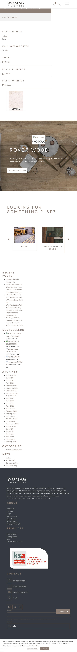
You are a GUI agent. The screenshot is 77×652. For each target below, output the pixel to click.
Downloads (11, 519)
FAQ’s (9, 514)
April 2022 (10, 406)
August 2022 (11, 396)
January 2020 (11, 442)
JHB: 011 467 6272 (19, 587)
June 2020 (10, 431)
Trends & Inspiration (14, 450)
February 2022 (11, 411)
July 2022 (9, 398)
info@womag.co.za (20, 592)
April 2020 (10, 437)
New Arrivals (11, 534)
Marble (7, 62)
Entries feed (10, 460)
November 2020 (12, 419)
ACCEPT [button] (45, 648)
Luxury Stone (12, 537)
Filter (5, 36)
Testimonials (12, 516)
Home (4, 17)
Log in (8, 458)
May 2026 (9, 380)
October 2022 (11, 391)
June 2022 (10, 401)
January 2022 (11, 414)
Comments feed (12, 463)
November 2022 (12, 388)
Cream (7, 74)
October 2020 (11, 421)
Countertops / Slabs (14, 542)
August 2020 (11, 426)
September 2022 (12, 393)
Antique (8, 85)
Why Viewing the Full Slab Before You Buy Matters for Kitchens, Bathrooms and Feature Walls (14, 310)
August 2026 (11, 375)
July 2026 (9, 378)
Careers (10, 511)
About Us (10, 509)
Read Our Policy (33, 646)
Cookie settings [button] (32, 649)
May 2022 (9, 403)
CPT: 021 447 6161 (19, 581)
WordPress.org (11, 466)
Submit (62, 612)
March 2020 (10, 439)
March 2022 (10, 409)
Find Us (15, 598)
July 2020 (9, 429)
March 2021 (10, 416)
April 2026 (10, 383)
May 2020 (9, 434)
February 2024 (11, 386)
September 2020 (12, 424)
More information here (17, 170)
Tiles (6, 50)
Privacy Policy (12, 521)
